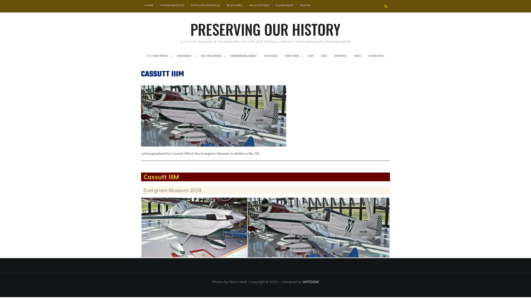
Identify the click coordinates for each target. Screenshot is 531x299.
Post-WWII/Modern (211, 56)
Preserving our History (265, 29)
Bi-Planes (234, 5)
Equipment (284, 5)
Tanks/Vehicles (172, 5)
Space (324, 56)
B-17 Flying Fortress (157, 56)
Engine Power (292, 56)
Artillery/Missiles (205, 5)
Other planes (271, 56)
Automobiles (340, 56)
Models (357, 56)
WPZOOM (311, 282)
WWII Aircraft (184, 56)
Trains (305, 5)
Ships (311, 56)
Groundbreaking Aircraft (243, 56)
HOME (148, 5)
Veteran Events (376, 56)
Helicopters (259, 5)
